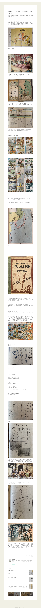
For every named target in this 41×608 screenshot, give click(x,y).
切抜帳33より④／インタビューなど (12, 584)
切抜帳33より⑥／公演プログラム (12, 570)
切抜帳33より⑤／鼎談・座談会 (12, 577)
